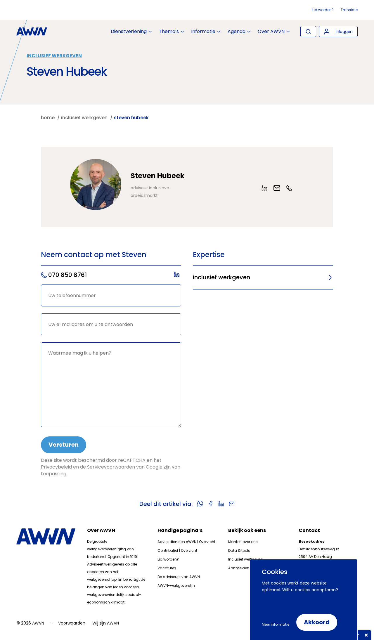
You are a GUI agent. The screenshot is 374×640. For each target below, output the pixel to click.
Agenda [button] (236, 31)
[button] (338, 31)
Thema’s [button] (169, 31)
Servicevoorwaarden (111, 467)
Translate (349, 9)
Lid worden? (323, 9)
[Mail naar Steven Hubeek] (279, 188)
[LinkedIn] (177, 275)
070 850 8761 (67, 275)
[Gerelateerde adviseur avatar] (95, 184)
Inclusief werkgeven (54, 55)
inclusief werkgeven (221, 277)
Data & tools (239, 550)
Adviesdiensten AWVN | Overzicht (186, 541)
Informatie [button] (203, 31)
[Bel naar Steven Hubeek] (292, 188)
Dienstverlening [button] (129, 31)
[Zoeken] (308, 31)
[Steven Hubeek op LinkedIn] (267, 188)
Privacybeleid (56, 467)
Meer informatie (275, 624)
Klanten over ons (243, 541)
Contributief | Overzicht (177, 550)
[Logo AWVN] (31, 31)
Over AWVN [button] (271, 31)
